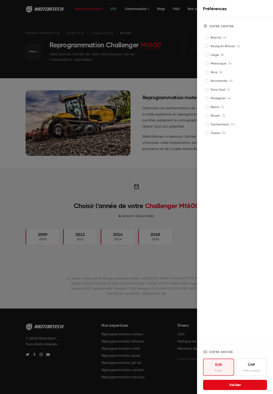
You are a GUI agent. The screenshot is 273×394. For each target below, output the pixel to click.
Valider (235, 385)
